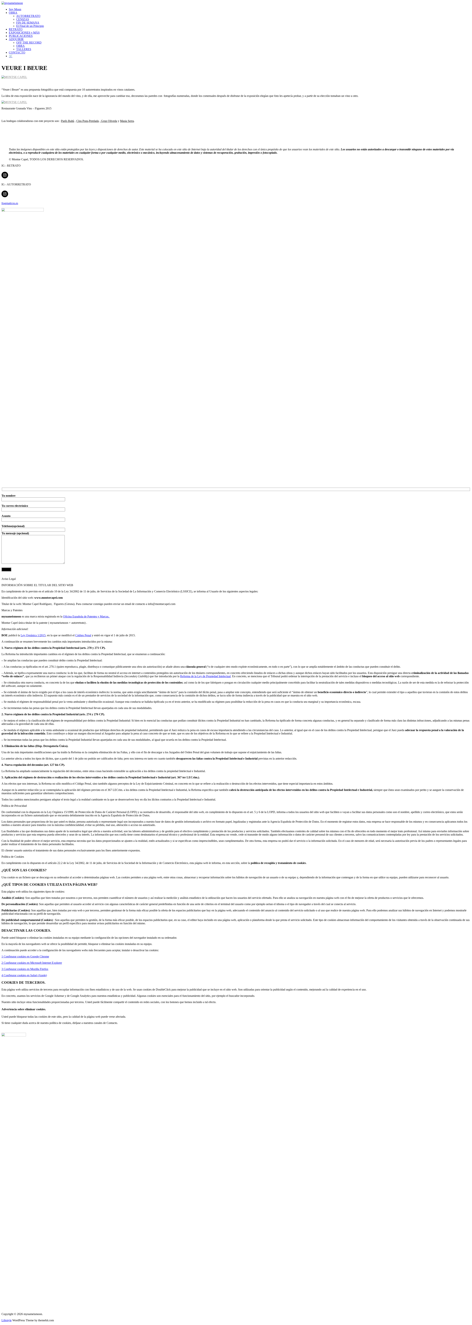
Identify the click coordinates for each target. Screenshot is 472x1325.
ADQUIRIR (16, 39)
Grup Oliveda (108, 121)
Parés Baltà (67, 121)
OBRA (13, 12)
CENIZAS (22, 19)
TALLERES (23, 49)
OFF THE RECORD (28, 42)
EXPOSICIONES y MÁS (24, 32)
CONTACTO (17, 52)
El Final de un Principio (30, 25)
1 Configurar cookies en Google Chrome (25, 956)
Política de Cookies (12, 856)
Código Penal (83, 635)
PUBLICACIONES (21, 35)
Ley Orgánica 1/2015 (33, 635)
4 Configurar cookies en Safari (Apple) (24, 975)
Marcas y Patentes (11, 610)
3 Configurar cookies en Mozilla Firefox (24, 969)
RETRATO (15, 29)
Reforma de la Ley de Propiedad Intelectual (205, 676)
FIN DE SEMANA (27, 22)
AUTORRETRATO (28, 16)
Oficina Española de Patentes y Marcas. (86, 616)
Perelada (94, 121)
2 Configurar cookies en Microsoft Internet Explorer (31, 962)
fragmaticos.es (9, 203)
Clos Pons (82, 121)
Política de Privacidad (14, 805)
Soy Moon (15, 9)
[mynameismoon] (12, 3)
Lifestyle (6, 1320)
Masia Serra (127, 121)
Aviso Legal (8, 578)
